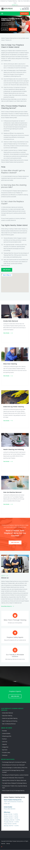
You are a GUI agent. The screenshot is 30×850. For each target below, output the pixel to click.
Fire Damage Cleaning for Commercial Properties (14, 762)
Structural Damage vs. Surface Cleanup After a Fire (14, 767)
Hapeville (4, 744)
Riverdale (4, 730)
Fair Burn (4, 739)
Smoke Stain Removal (7, 713)
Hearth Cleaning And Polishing (9, 721)
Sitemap (8, 843)
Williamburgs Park (6, 736)
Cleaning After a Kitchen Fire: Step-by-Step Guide (14, 780)
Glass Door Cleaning (7, 715)
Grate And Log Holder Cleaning (9, 718)
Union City (4, 741)
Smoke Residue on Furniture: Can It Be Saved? (13, 765)
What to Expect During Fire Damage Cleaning (13, 790)
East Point (4, 750)
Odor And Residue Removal (9, 724)
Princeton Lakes (6, 752)
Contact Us (14, 5)
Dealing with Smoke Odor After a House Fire (13, 777)
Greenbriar (4, 755)
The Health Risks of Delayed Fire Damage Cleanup (14, 783)
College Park (5, 747)
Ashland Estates (6, 733)
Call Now (4, 29)
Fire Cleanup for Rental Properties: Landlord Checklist (15, 775)
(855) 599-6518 (25, 9)
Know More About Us (6, 606)
